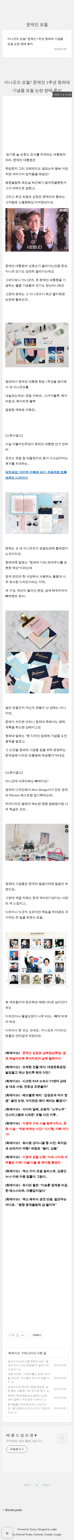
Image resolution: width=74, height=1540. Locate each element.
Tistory (33, 1529)
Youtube (48, 1534)
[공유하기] (17, 1335)
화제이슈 (14, 1353)
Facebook (38, 1534)
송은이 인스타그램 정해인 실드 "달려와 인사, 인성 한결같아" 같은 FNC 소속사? (29, 1365)
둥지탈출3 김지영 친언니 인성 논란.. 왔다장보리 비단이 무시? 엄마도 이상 (29, 1408)
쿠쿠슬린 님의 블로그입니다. (24, 1440)
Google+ (58, 1534)
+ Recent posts (12, 1510)
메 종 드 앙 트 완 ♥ (21, 1435)
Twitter (28, 1534)
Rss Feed (16, 1534)
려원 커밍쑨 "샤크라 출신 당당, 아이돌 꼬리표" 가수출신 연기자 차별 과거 (29, 1377)
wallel (54, 1529)
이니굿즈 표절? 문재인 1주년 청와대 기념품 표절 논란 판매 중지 (35, 41)
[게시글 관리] (22, 1335)
